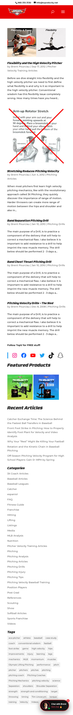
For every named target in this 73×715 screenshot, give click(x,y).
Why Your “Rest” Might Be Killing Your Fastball (35, 441)
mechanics (14, 659)
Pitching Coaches (36, 675)
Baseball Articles (17, 478)
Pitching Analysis (17, 556)
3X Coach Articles (17, 473)
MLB (25, 659)
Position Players (17, 587)
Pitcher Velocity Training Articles (27, 546)
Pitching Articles (17, 561)
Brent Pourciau (20, 66)
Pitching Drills (56, 224)
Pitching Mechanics (19, 680)
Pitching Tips (15, 577)
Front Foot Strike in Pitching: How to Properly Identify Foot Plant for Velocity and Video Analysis (35, 432)
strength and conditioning (34, 691)
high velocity (38, 648)
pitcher (12, 670)
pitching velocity (40, 680)
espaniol (12, 494)
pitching (46, 670)
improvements (16, 654)
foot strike (14, 648)
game (25, 648)
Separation (14, 686)
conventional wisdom (29, 643)
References (14, 597)
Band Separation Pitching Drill (28, 221)
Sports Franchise (17, 618)
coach (12, 643)
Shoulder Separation (46, 686)
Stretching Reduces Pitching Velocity (33, 171)
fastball (47, 643)
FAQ (10, 499)
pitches (35, 670)
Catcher (12, 489)
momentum (37, 659)
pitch (56, 664)
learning (40, 654)
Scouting (12, 603)
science (56, 680)
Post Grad (13, 592)
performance (43, 664)
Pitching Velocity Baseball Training (28, 582)
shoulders (28, 686)
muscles (51, 659)
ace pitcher (14, 638)
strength (13, 691)
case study (51, 638)
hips (50, 648)
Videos (11, 623)
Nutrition (12, 540)
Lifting (11, 520)
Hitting (11, 514)
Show (10, 608)
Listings (12, 525)
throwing (13, 696)
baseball (38, 638)
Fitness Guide (15, 504)
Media (11, 530)
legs (50, 654)
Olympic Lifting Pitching (21, 664)
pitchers (23, 670)
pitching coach (16, 675)
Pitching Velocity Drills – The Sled (30, 303)
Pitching (12, 551)
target (54, 691)
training (12, 702)
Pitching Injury (16, 571)
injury (30, 654)
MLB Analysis (15, 535)
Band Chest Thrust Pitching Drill (29, 262)
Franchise (13, 509)
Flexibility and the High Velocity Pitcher (34, 63)
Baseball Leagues (18, 483)
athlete (27, 638)
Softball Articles (16, 613)
